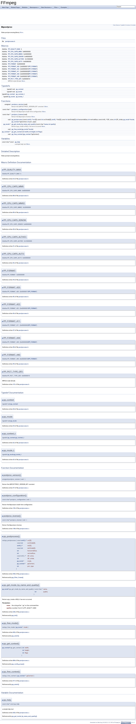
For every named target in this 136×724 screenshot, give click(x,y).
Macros (118, 25)
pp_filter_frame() (17, 577)
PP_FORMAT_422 (13, 69)
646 (14, 612)
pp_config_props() (18, 664)
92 (13, 263)
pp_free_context (17, 134)
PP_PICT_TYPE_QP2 (14, 79)
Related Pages (15, 7)
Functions (128, 25)
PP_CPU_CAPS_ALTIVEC (16, 59)
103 (14, 508)
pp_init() (14, 615)
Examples (64, 7)
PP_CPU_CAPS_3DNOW (15, 56)
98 (13, 347)
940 (14, 574)
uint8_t (29, 119)
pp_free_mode (16, 129)
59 (13, 426)
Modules (24, 7)
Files (55, 7)
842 (14, 632)
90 (13, 229)
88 (13, 195)
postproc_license (17, 114)
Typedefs (122, 25)
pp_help (17, 142)
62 (13, 443)
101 (14, 384)
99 (13, 364)
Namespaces (34, 7)
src (34, 119)
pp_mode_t (19, 96)
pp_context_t (20, 94)
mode (132, 119)
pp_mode (19, 91)
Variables (133, 25)
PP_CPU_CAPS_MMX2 (15, 54)
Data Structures (46, 7)
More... (22, 32)
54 (13, 179)
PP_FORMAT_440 (13, 76)
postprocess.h (10, 41)
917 (14, 681)
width (27, 132)
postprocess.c (23, 488)
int (42, 119)
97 (13, 330)
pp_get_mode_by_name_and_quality (24, 124)
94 (13, 280)
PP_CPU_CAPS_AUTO (15, 61)
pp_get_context (17, 132)
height (33, 132)
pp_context (19, 89)
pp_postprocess (17, 119)
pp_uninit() (15, 636)
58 (13, 409)
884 (14, 660)
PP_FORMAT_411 (13, 71)
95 (13, 296)
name (46, 124)
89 (13, 212)
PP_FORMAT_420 (13, 66)
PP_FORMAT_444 (13, 74)
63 (13, 459)
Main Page (5, 7)
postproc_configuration (20, 109)
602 (14, 712)
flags (40, 132)
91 (13, 246)
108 (14, 528)
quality (53, 124)
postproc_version (17, 104)
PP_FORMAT (12, 64)
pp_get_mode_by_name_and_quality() (24, 716)
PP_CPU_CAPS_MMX (15, 51)
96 (13, 313)
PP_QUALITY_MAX (14, 49)
